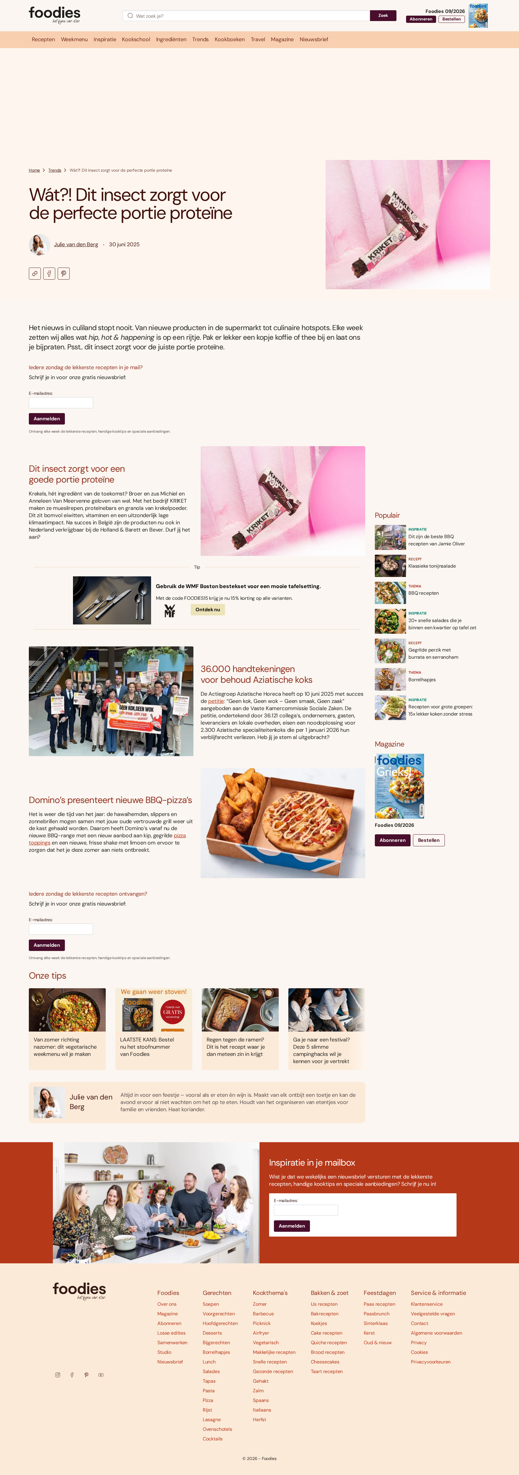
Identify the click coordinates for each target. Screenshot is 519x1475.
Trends (54, 170)
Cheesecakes (325, 1362)
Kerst (369, 1333)
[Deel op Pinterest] (64, 274)
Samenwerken (172, 1342)
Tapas (209, 1381)
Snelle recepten (270, 1362)
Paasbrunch (376, 1314)
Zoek (383, 15)
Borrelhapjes (216, 1352)
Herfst (259, 1419)
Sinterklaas (375, 1323)
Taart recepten (327, 1371)
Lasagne (212, 1419)
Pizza (208, 1400)
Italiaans (262, 1410)
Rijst (207, 1410)
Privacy (419, 1342)
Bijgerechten (216, 1342)
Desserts (212, 1333)
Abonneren (421, 19)
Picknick (262, 1323)
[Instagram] (57, 1375)
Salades (211, 1371)
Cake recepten (326, 1333)
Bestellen (451, 19)
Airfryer (261, 1333)
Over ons (167, 1304)
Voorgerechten (219, 1314)
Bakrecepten (324, 1314)
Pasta (209, 1391)
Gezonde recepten (273, 1371)
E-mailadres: (41, 393)
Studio (164, 1352)
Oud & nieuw (377, 1342)
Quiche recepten (329, 1342)
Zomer (260, 1304)
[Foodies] (71, 16)
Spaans (261, 1400)
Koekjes (319, 1323)
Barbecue (263, 1314)
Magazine (167, 1314)
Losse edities (171, 1333)
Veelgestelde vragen (433, 1314)
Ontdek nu (208, 609)
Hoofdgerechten (220, 1323)
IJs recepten (324, 1304)
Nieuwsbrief (170, 1362)
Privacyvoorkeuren (431, 1362)
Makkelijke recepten (274, 1352)
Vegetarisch (266, 1342)
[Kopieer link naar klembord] (35, 274)
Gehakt (261, 1381)
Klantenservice (427, 1304)
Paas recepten (379, 1304)
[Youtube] (101, 1375)
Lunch (209, 1362)
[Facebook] (72, 1375)
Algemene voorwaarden (436, 1333)
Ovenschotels (217, 1429)
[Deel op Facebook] (49, 274)
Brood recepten (328, 1352)
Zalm (258, 1391)
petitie (216, 701)
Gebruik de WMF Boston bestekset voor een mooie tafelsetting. (238, 586)
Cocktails (213, 1439)
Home (34, 170)
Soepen (211, 1304)
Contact (419, 1323)
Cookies (419, 1352)
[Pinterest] (86, 1375)
